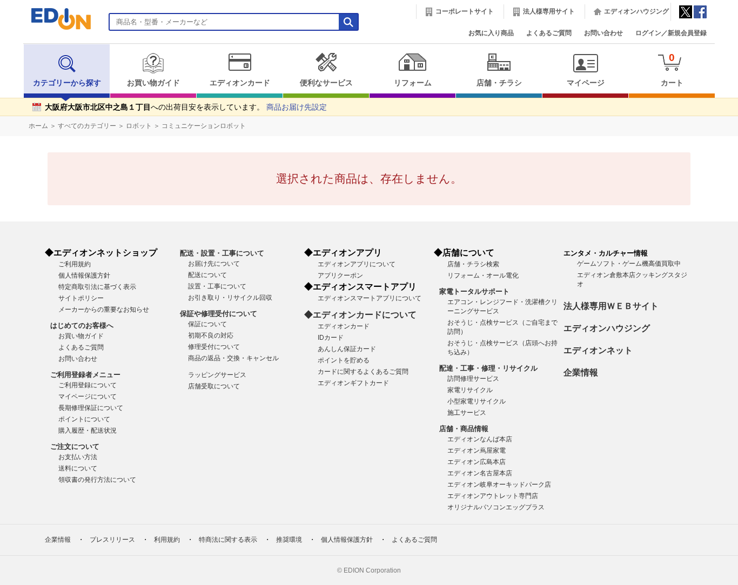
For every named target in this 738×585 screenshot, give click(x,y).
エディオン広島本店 (476, 462)
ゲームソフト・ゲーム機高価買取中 (629, 263)
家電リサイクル (470, 390)
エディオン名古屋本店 (479, 473)
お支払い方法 (77, 457)
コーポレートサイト (464, 11)
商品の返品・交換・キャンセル (233, 358)
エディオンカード (240, 83)
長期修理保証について (90, 408)
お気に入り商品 (491, 33)
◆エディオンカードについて (360, 314)
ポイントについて (84, 419)
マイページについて (87, 396)
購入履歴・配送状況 (87, 430)
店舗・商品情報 (463, 429)
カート (672, 69)
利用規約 (167, 539)
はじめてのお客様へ (81, 325)
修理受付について (214, 347)
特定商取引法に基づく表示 (97, 287)
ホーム (38, 126)
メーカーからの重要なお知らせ (103, 309)
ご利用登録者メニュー (85, 375)
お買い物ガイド (153, 83)
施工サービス (466, 412)
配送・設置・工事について (222, 253)
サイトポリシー (81, 298)
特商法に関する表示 (228, 539)
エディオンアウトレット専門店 (492, 496)
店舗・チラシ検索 (473, 264)
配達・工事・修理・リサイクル (488, 368)
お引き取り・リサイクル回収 (230, 297)
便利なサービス (326, 83)
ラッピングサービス (217, 375)
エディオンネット (598, 350)
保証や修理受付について (218, 314)
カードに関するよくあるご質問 (363, 371)
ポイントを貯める (344, 360)
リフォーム (413, 83)
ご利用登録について (87, 385)
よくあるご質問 (549, 33)
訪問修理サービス (473, 378)
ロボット (139, 126)
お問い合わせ (603, 33)
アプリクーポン (340, 275)
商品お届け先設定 (296, 107)
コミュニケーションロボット (204, 126)
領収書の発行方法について (97, 479)
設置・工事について (217, 286)
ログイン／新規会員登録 (671, 33)
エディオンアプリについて (356, 264)
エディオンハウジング (636, 11)
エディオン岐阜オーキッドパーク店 (499, 484)
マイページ (586, 83)
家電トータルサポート (474, 291)
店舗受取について (214, 386)
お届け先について (214, 263)
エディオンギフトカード (353, 383)
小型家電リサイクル (476, 401)
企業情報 (580, 372)
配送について (207, 275)
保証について (207, 324)
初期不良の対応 (210, 335)
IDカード (331, 337)
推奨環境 (289, 539)
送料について (77, 468)
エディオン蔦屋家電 (476, 450)
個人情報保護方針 (84, 275)
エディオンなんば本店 (479, 439)
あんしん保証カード (347, 349)
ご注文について (74, 446)
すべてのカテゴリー (87, 126)
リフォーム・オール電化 (483, 275)
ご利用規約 (74, 264)
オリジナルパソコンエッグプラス (496, 507)
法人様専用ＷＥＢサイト (611, 306)
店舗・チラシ (499, 83)
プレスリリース (112, 539)
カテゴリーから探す (67, 83)
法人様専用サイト (549, 11)
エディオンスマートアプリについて (369, 298)
